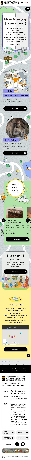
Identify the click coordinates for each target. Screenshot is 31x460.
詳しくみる (15, 108)
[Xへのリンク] (17, 444)
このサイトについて (23, 368)
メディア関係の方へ (13, 368)
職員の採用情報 (6, 432)
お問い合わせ (4, 368)
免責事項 (21, 370)
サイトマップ (4, 370)
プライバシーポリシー (13, 370)
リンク (26, 370)
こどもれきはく (15, 451)
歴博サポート (21, 438)
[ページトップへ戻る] (28, 355)
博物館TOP (4, 362)
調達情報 (20, 432)
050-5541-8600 (9, 385)
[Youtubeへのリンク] (23, 444)
